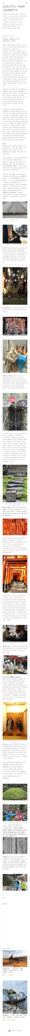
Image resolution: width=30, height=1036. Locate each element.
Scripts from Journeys (14, 8)
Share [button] (4, 898)
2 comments (10, 975)
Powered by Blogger (16, 1030)
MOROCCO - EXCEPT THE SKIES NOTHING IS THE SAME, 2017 (13, 970)
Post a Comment (11, 1020)
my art (21, 186)
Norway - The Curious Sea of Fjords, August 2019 (15, 1016)
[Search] (26, 2)
